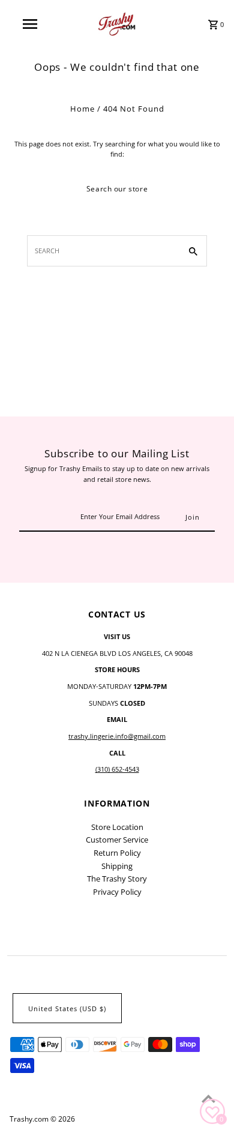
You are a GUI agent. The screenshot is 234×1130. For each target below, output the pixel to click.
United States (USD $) (67, 1008)
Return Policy (117, 852)
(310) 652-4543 (117, 769)
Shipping (117, 866)
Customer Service (117, 839)
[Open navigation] (30, 24)
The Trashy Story (117, 878)
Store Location (117, 827)
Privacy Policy (117, 891)
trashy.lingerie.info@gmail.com (117, 736)
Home (82, 108)
